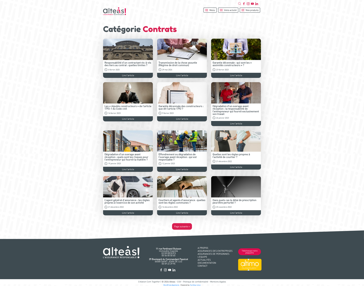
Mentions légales (218, 281)
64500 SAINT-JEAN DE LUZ (168, 260)
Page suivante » (182, 226)
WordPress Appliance (171, 285)
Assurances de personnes (213, 253)
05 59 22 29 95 (168, 264)
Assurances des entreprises (215, 250)
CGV (179, 281)
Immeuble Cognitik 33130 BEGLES (168, 250)
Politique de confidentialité (195, 281)
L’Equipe (202, 256)
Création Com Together (149, 281)
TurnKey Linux (195, 285)
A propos (203, 247)
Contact (202, 265)
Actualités (204, 259)
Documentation (207, 262)
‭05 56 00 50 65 (168, 255)
